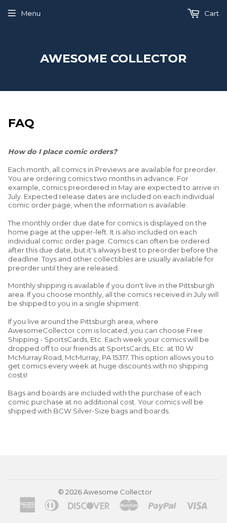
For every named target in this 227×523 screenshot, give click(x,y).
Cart (211, 13)
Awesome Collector (113, 58)
